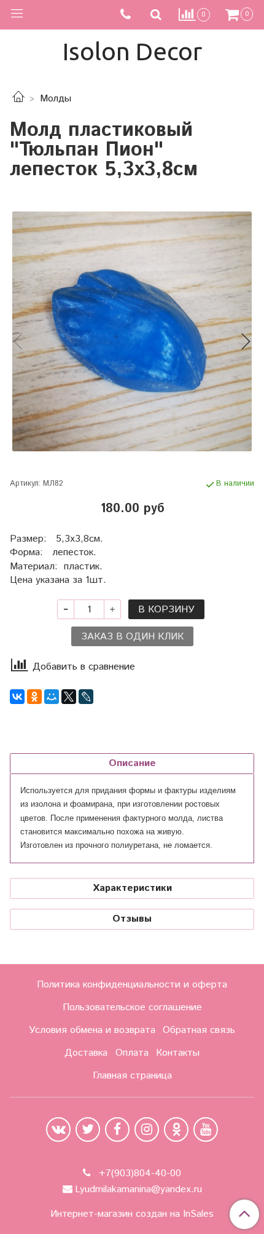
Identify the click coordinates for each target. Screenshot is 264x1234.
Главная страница (132, 1076)
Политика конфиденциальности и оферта (132, 985)
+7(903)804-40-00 (138, 1173)
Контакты (178, 1053)
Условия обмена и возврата (92, 1030)
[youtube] (205, 1129)
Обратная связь (199, 1030)
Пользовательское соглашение (132, 1007)
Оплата (132, 1053)
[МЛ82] (132, 331)
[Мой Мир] (51, 696)
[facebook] (117, 1129)
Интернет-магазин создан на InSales (132, 1214)
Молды (55, 99)
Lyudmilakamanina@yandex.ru (138, 1189)
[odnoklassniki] (176, 1129)
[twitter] (88, 1129)
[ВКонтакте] (17, 696)
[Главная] (18, 99)
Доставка (85, 1053)
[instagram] (146, 1129)
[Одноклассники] (34, 696)
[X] (68, 696)
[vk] (58, 1129)
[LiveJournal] (86, 696)
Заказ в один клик (132, 637)
